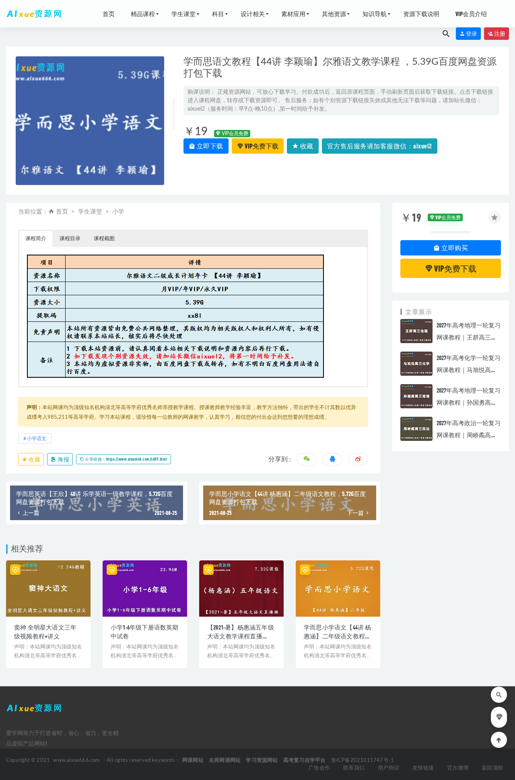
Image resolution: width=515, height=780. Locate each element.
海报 (63, 459)
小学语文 (36, 438)
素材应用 (293, 13)
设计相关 (253, 13)
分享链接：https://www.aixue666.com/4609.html (125, 459)
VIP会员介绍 (471, 13)
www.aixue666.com (76, 760)
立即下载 (209, 146)
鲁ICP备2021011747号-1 (362, 760)
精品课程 (143, 13)
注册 (499, 33)
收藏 (306, 146)
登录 (471, 33)
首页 (109, 13)
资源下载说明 (421, 13)
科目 (218, 13)
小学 (118, 212)
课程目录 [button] (70, 238)
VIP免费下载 (260, 146)
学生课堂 (183, 13)
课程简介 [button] (35, 238)
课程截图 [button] (104, 238)
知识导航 (375, 13)
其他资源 (334, 13)
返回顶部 (492, 768)
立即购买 (454, 247)
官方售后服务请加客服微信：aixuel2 (379, 146)
